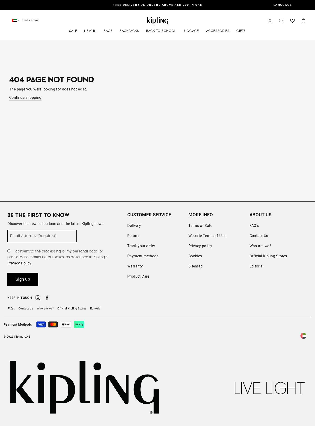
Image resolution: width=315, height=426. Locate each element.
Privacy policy (200, 246)
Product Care (138, 276)
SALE (73, 30)
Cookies (195, 256)
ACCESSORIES (217, 30)
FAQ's (254, 225)
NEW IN (90, 30)
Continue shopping (25, 97)
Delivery (134, 225)
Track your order (141, 246)
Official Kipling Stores (268, 256)
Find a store (30, 20)
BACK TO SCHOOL (161, 30)
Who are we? (260, 246)
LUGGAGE (191, 30)
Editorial (257, 266)
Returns (133, 236)
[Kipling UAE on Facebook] (47, 298)
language (282, 4)
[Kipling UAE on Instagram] (38, 298)
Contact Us (259, 236)
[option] (157, 4)
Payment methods (142, 256)
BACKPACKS (129, 30)
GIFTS (241, 30)
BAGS (108, 30)
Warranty (135, 266)
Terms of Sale (200, 225)
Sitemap (195, 266)
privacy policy (19, 263)
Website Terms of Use (207, 236)
